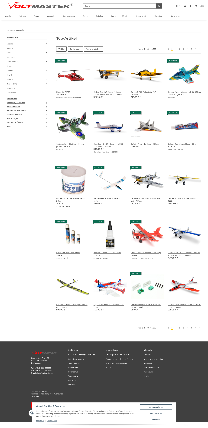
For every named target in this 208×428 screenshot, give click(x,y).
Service (146, 376)
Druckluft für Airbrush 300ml (68, 253)
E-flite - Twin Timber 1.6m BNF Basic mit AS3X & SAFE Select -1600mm (184, 254)
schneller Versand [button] (14, 115)
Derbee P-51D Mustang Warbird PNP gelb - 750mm (145, 199)
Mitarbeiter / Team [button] (15, 123)
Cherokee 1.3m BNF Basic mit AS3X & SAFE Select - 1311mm (108, 145)
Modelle (10, 44)
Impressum (40, 421)
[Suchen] (159, 6)
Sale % (9, 75)
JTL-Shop (195, 425)
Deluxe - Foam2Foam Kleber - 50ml (182, 144)
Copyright (72, 380)
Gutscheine (11, 93)
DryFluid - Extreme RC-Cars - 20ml (107, 253)
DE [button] (177, 6)
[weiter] (199, 49)
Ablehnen (156, 420)
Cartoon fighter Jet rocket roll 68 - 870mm (184, 92)
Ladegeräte (11, 57)
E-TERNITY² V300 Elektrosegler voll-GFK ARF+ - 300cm (72, 305)
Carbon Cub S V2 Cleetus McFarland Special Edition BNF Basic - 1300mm (108, 93)
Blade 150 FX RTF (63, 92)
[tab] (27, 99)
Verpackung (73, 376)
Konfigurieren (156, 413)
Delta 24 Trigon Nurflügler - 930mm (145, 144)
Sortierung (74, 49)
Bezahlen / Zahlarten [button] (16, 103)
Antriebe (10, 48)
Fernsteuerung (13, 61)
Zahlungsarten (74, 363)
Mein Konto (148, 363)
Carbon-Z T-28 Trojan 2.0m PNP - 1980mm (144, 93)
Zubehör (10, 70)
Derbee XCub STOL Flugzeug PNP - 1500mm (182, 199)
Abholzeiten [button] (12, 99)
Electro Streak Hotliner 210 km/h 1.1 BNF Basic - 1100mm (184, 305)
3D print (10, 79)
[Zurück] (160, 49)
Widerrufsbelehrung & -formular (81, 355)
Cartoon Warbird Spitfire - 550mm (70, 144)
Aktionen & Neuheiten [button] (16, 111)
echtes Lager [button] (12, 119)
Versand (71, 384)
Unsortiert (11, 88)
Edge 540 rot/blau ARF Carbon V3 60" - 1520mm (109, 305)
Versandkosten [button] (13, 107)
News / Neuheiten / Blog (153, 359)
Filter (62, 49)
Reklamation (73, 367)
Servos (9, 66)
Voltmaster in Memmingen (116, 363)
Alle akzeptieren (156, 407)
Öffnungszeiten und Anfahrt (117, 355)
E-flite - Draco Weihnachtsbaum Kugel (146, 253)
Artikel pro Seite (92, 49)
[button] (185, 6)
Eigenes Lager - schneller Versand (119, 359)
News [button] (9, 126)
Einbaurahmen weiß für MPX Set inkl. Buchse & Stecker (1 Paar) (146, 305)
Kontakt (109, 367)
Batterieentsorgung (76, 359)
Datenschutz (52, 421)
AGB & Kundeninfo (151, 367)
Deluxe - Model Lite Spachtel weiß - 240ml (70, 199)
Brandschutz (12, 84)
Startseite (147, 355)
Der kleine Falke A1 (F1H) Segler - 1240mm (107, 199)
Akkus (9, 53)
